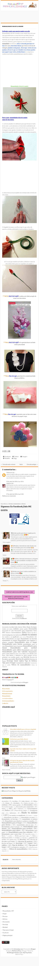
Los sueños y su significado (11, 637)
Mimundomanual (7, 693)
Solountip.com (18, 949)
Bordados (34, 627)
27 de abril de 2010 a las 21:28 (14, 494)
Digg (15, 458)
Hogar (5, 913)
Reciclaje (10, 661)
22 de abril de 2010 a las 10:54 (14, 481)
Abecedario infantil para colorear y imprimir (23, 729)
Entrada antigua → (32, 464)
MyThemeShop (16, 951)
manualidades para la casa (25, 825)
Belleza (5, 919)
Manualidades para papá (29, 650)
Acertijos (12, 627)
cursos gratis (24, 629)
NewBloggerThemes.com (14, 952)
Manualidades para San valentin (15, 652)
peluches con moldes (9, 657)
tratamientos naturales (23, 663)
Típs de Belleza (31, 661)
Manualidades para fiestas (12, 644)
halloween (19, 635)
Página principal (7, 935)
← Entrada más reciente (8, 464)
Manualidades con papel (13, 638)
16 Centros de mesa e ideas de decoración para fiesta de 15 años (22, 761)
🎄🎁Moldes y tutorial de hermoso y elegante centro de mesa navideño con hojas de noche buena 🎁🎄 (24, 560)
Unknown (9, 472)
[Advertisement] (16, 17)
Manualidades (6, 696)
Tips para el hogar (9, 663)
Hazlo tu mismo (29, 634)
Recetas (27, 657)
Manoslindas (6, 689)
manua (25, 637)
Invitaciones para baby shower (19, 739)
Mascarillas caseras (18, 653)
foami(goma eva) (10, 635)
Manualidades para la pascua (14, 646)
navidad (30, 655)
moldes (28, 653)
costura (16, 629)
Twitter (16, 456)
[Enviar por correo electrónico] (3, 451)
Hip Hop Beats (27, 952)
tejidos (22, 661)
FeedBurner (23, 618)
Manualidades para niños (12, 650)
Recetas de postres (23, 659)
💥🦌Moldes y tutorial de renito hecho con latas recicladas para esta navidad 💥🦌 (23, 546)
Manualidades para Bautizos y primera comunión (19, 821)
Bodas (29, 627)
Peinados (35, 655)
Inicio (21, 464)
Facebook (7, 456)
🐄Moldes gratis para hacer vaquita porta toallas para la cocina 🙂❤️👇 (23, 534)
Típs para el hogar (8, 930)
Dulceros (8, 632)
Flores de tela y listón (21, 810)
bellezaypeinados (7, 691)
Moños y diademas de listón (19, 655)
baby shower (19, 627)
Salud (16, 661)
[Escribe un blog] (5, 451)
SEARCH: (5, 859)
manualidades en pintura (10, 640)
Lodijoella (5, 703)
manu (21, 637)
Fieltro (24, 632)
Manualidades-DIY (8, 911)
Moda (24, 653)
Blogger (25, 682)
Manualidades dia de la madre (12, 26)
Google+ (24, 456)
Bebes (25, 627)
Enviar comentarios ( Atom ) (17, 504)
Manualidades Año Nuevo (11, 817)
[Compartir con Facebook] (9, 451)
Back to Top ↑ (19, 954)
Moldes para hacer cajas (22, 836)
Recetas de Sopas (7, 843)
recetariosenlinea (7, 698)
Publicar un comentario (9, 496)
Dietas (35, 631)
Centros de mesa (7, 629)
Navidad (5, 927)
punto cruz (20, 657)
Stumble (7, 458)
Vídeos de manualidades (21, 665)
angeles (8, 483)
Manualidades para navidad (23, 648)
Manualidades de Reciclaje (29, 638)
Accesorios (5, 627)
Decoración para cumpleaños (23, 631)
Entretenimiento (16, 632)
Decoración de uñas (8, 631)
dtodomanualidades (8, 701)
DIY (4, 632)
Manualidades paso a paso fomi (12, 834)
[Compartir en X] (7, 451)
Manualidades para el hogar (26, 642)
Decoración (33, 629)
